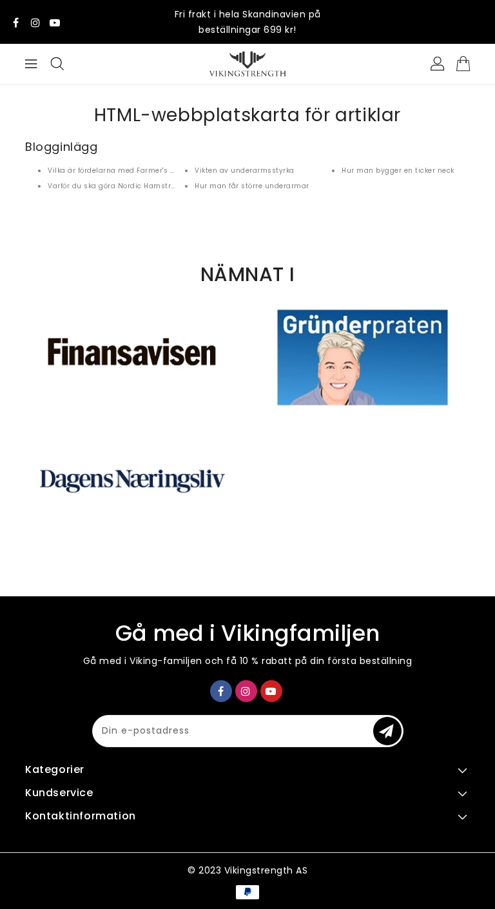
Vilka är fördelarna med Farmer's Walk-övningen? (138, 170)
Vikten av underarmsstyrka (245, 170)
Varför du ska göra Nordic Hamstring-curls (127, 186)
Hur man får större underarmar (252, 186)
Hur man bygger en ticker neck (398, 170)
